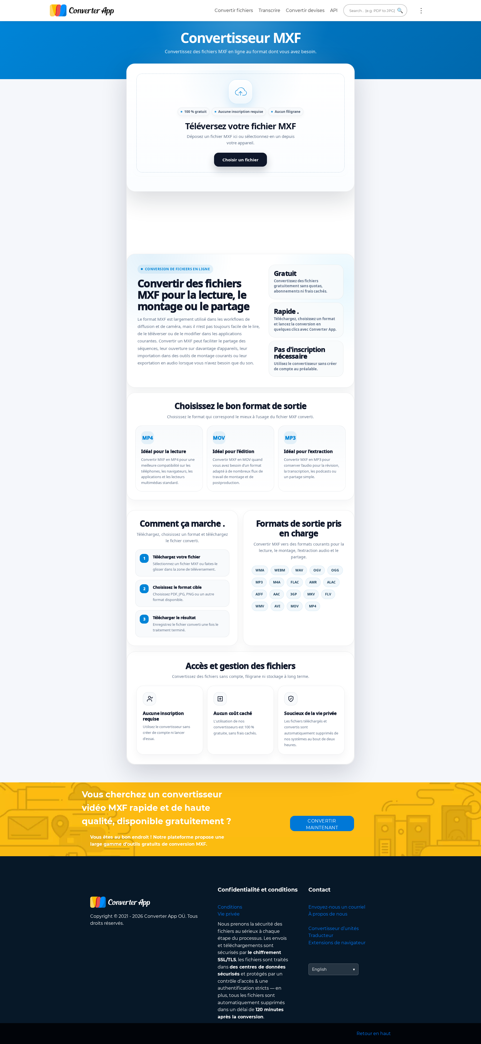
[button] (240, 123)
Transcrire (269, 10)
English (319, 969)
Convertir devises (305, 10)
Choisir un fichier (240, 159)
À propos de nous (327, 914)
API (334, 10)
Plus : (421, 10)
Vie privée (229, 914)
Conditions (230, 907)
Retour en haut (374, 1033)
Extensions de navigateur (336, 942)
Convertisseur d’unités (333, 928)
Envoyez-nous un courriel (336, 907)
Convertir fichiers (234, 10)
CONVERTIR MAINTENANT (322, 824)
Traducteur (320, 935)
